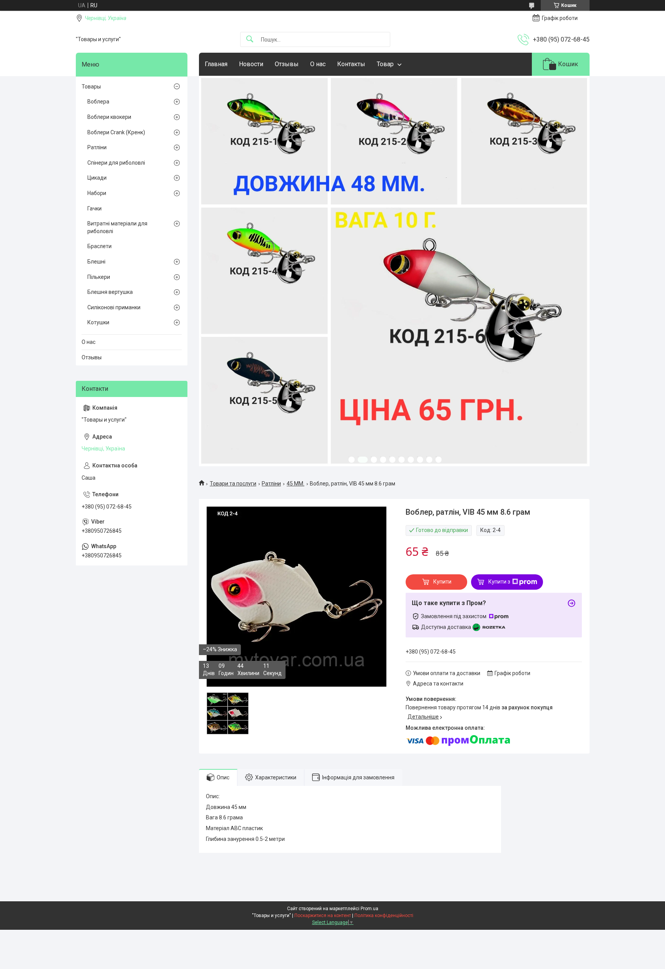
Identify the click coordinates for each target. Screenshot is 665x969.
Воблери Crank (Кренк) (116, 132)
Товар (385, 64)
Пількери (98, 277)
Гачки (94, 208)
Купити (442, 582)
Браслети (99, 246)
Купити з (499, 582)
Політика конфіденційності (383, 915)
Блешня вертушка (110, 292)
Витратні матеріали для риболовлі (117, 227)
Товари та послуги (233, 483)
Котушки (98, 322)
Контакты (351, 64)
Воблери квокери (109, 117)
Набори (96, 193)
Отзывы (287, 64)
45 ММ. (295, 483)
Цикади (97, 178)
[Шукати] (249, 39)
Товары (91, 86)
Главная (216, 64)
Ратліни (271, 483)
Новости (251, 64)
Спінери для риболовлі (116, 163)
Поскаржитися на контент (322, 915)
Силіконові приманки (113, 307)
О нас (318, 64)
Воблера (98, 101)
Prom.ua (369, 908)
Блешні (96, 262)
